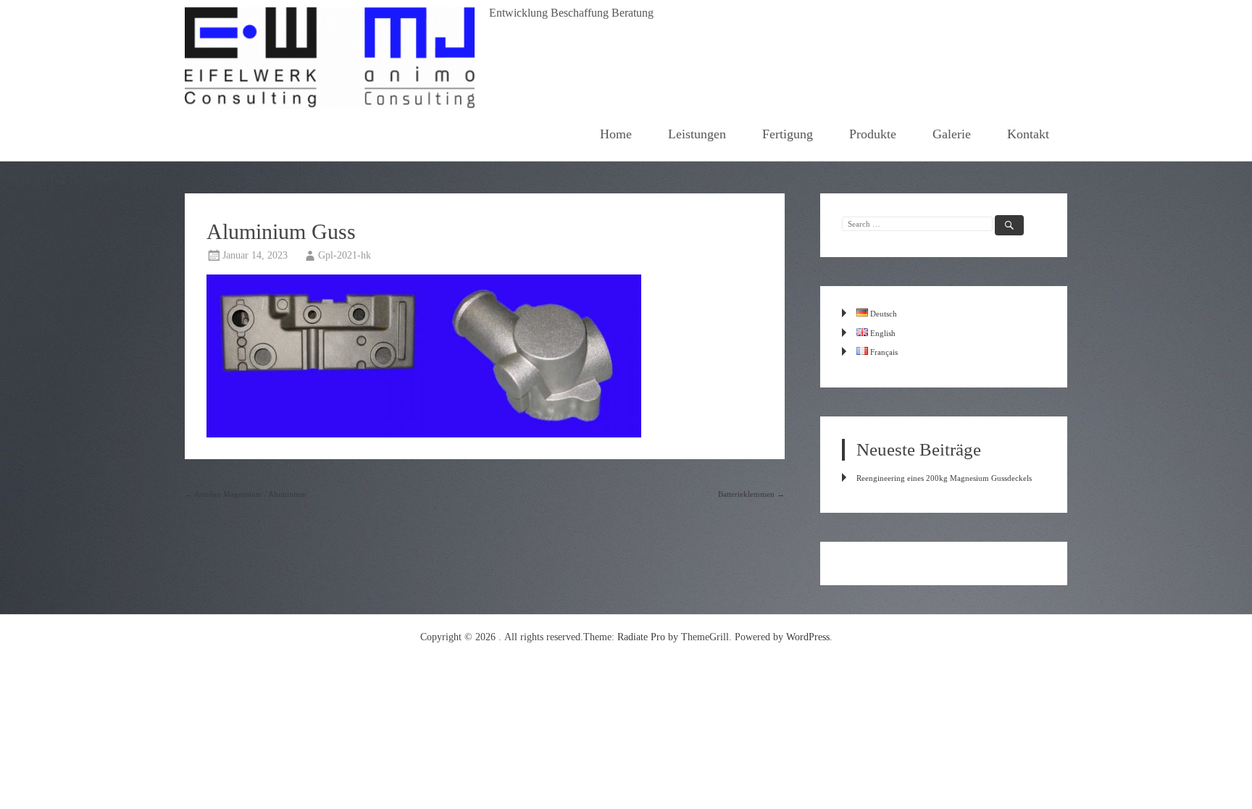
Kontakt (1028, 134)
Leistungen (697, 134)
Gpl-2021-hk (344, 255)
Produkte (872, 134)
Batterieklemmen (751, 494)
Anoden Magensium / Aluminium (245, 494)
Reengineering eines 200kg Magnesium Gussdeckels (944, 478)
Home (616, 134)
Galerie (951, 134)
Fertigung (787, 134)
